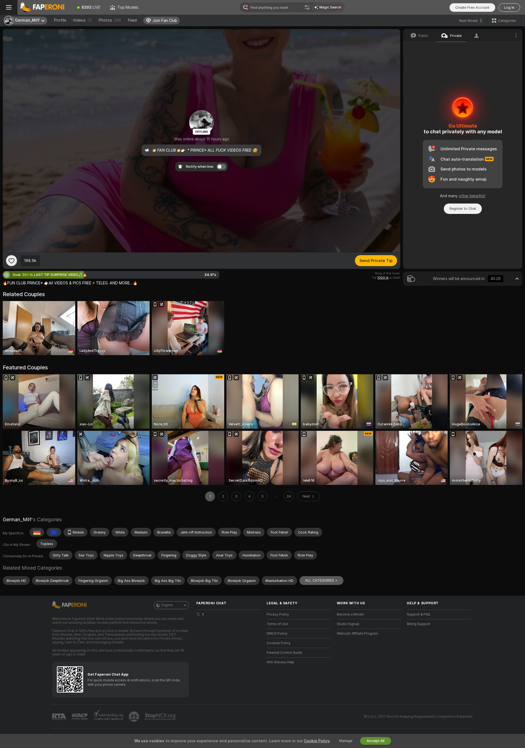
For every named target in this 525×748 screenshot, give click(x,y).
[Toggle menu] (9, 7)
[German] (37, 532)
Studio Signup (348, 624)
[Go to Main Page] (45, 7)
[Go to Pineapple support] (134, 716)
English (167, 605)
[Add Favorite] (11, 260)
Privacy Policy (278, 614)
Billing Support (418, 624)
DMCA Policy (277, 633)
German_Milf (17, 519)
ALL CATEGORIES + (321, 580)
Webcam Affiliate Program (357, 633)
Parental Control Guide (284, 653)
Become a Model (350, 614)
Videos (82, 20)
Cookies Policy (279, 643)
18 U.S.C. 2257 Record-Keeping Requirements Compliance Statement (417, 716)
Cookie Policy (316, 741)
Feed (132, 20)
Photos (109, 20)
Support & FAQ (418, 614)
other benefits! (472, 196)
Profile (60, 20)
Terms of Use (277, 624)
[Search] (307, 7)
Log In (509, 7)
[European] (53, 532)
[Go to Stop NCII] (161, 716)
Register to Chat (463, 209)
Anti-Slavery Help (280, 662)
